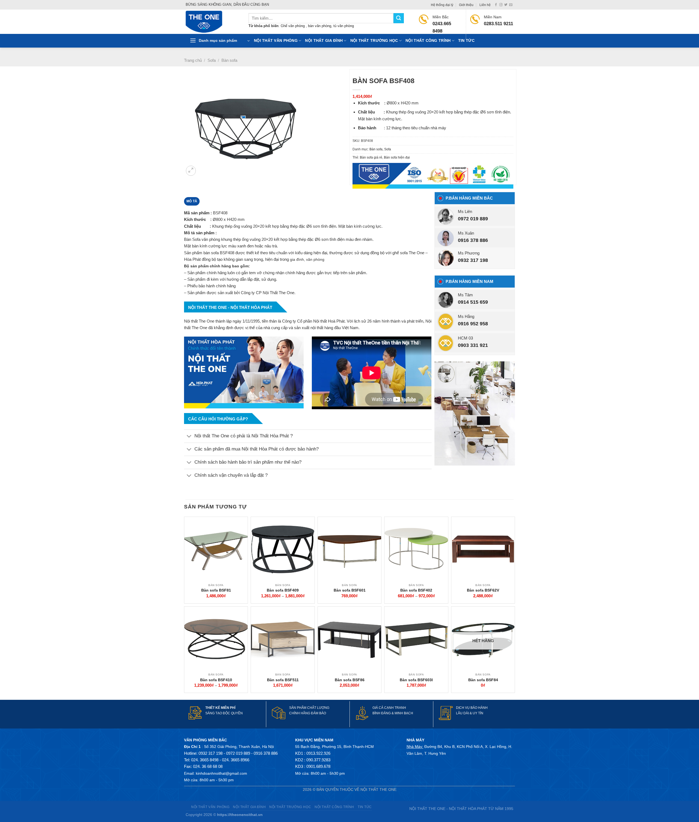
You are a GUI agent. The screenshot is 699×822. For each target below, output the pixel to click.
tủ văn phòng (343, 26)
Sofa (212, 60)
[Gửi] (398, 18)
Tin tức (466, 41)
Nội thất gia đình (324, 41)
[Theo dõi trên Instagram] (500, 5)
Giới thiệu (466, 5)
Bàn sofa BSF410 (216, 680)
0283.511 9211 (498, 23)
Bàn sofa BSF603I (416, 680)
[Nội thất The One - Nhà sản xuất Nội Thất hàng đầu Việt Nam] (213, 22)
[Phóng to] (191, 171)
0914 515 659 (473, 302)
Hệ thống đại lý (442, 5)
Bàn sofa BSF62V (483, 590)
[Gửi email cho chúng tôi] (510, 5)
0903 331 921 (473, 345)
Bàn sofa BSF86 (350, 680)
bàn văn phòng (319, 26)
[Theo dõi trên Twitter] (505, 5)
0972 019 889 (473, 218)
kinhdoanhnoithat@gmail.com (221, 773)
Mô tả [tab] (191, 201)
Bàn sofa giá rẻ (371, 157)
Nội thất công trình (428, 41)
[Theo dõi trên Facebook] (495, 5)
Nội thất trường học (374, 41)
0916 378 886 (473, 240)
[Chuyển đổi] (189, 436)
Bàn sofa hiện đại (397, 157)
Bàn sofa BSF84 (483, 680)
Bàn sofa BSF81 (216, 590)
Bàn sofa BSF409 (283, 590)
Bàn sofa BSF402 (416, 590)
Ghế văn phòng (293, 26)
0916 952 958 (473, 323)
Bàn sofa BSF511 (283, 680)
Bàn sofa (229, 60)
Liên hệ (485, 5)
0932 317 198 (473, 260)
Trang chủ (193, 60)
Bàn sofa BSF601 (350, 590)
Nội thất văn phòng (276, 41)
